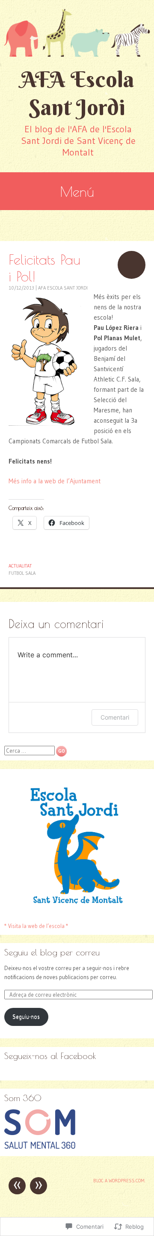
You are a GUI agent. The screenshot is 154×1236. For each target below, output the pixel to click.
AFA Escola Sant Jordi (77, 93)
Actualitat (20, 566)
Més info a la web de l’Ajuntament (55, 481)
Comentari (115, 717)
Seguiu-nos (26, 1016)
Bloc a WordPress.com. (119, 1181)
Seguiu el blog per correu (52, 952)
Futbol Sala (22, 573)
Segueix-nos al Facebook (50, 1056)
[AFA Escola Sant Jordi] (77, 33)
